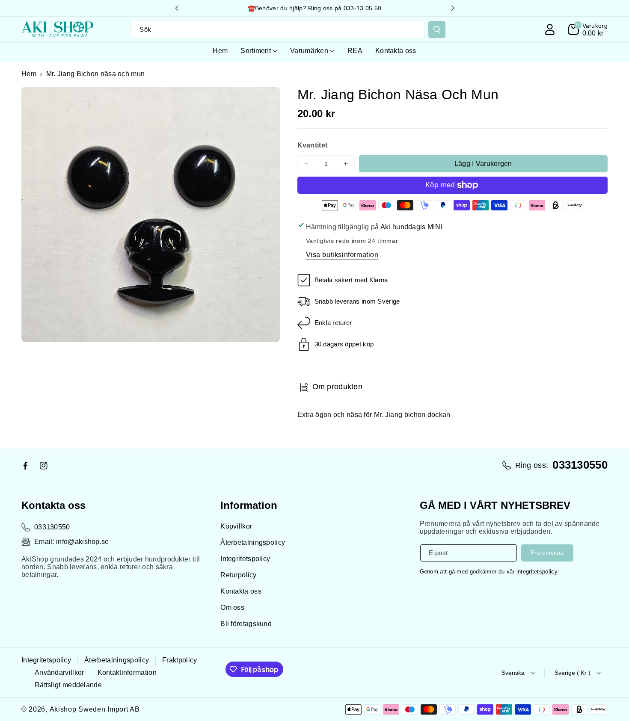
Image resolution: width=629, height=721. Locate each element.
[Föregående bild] (176, 8)
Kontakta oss (240, 591)
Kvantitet (312, 145)
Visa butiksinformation (342, 254)
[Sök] (436, 29)
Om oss (232, 607)
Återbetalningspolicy (252, 542)
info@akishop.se (82, 541)
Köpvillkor (236, 526)
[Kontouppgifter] (549, 29)
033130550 (52, 527)
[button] (588, 29)
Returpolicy (238, 575)
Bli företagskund (246, 623)
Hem (28, 73)
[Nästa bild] (452, 8)
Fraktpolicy (179, 660)
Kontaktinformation (127, 672)
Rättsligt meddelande (68, 684)
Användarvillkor (59, 672)
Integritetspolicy (245, 558)
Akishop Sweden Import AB (95, 709)
